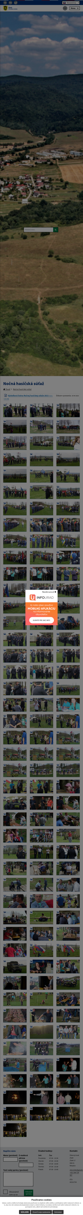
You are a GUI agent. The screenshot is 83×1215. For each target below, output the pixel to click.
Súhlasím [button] (25, 1212)
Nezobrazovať (48, 592)
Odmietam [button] (58, 1212)
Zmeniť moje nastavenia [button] (41, 1212)
